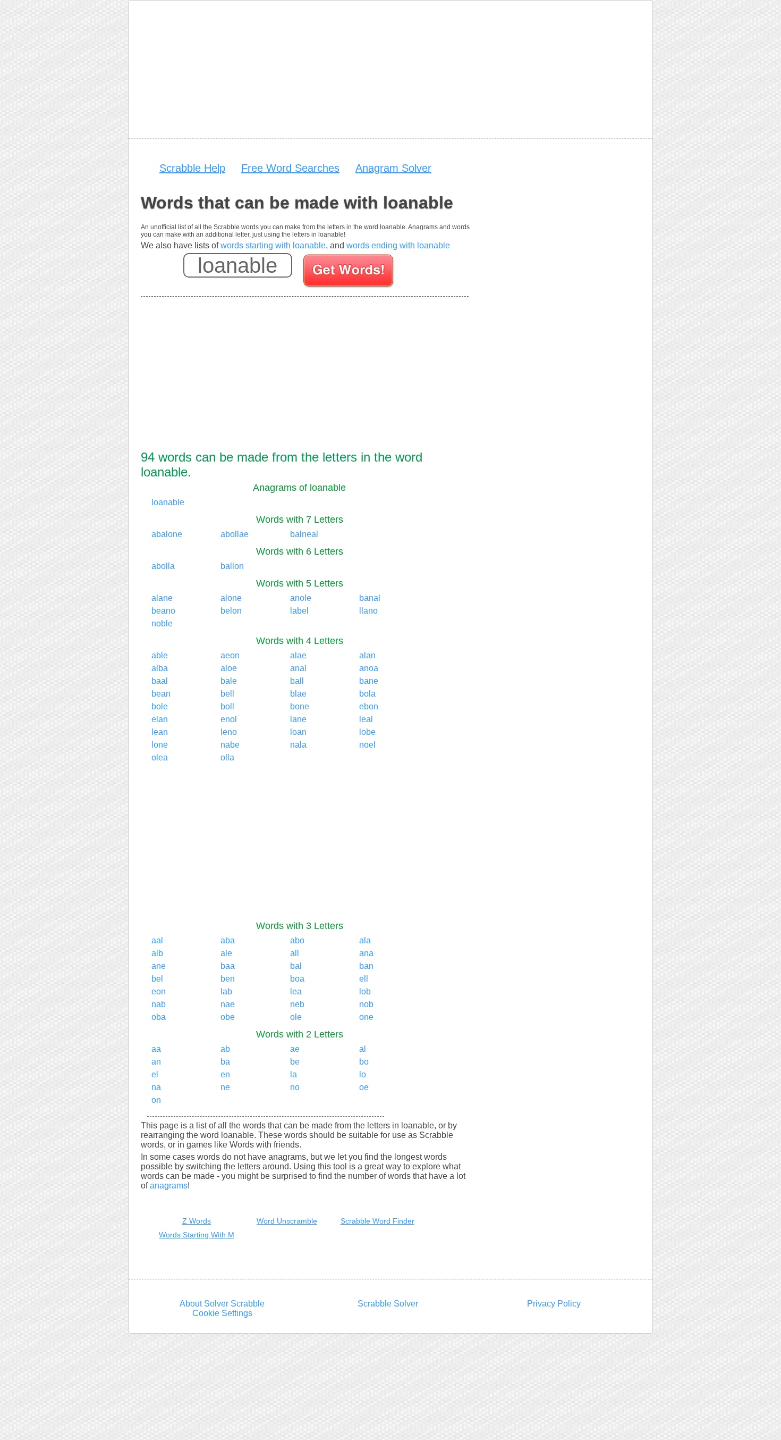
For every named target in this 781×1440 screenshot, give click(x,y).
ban (366, 965)
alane (162, 597)
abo (297, 940)
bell (227, 693)
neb (297, 1004)
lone (159, 744)
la (293, 1074)
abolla (163, 566)
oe (364, 1087)
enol (228, 719)
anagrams (169, 1185)
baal (159, 680)
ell (363, 978)
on (156, 1099)
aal (157, 940)
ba (225, 1061)
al (362, 1048)
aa (156, 1048)
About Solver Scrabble (222, 1303)
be (295, 1061)
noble (162, 623)
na (156, 1087)
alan (367, 655)
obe (227, 1017)
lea (296, 991)
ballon (232, 566)
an (156, 1061)
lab (226, 991)
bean (161, 693)
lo (362, 1074)
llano (368, 610)
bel (157, 978)
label (299, 610)
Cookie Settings (222, 1313)
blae (298, 693)
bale (228, 680)
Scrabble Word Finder (377, 1221)
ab (225, 1048)
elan (159, 719)
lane (298, 719)
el (154, 1074)
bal (296, 965)
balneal (304, 534)
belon (231, 610)
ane (158, 965)
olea (159, 757)
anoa (368, 668)
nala (298, 744)
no (295, 1087)
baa (227, 965)
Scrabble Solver (388, 1303)
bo (364, 1061)
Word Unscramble (287, 1221)
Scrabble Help (192, 168)
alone (231, 597)
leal (366, 719)
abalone (166, 534)
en (225, 1074)
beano (163, 610)
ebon (368, 706)
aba (227, 940)
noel (367, 744)
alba (159, 668)
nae (227, 1004)
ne (225, 1087)
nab (158, 1004)
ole (296, 1017)
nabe (230, 744)
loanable (167, 502)
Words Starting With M (196, 1234)
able (159, 655)
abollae (234, 534)
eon (158, 991)
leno (228, 731)
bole (159, 706)
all (294, 953)
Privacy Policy (554, 1303)
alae (298, 655)
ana (366, 953)
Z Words (196, 1221)
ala (365, 940)
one (366, 1017)
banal (369, 597)
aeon (230, 655)
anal (298, 668)
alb (157, 953)
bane (368, 680)
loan (298, 731)
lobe (367, 731)
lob (365, 991)
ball (297, 680)
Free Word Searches (290, 168)
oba (158, 1017)
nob (366, 1004)
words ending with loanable (398, 245)
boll (227, 706)
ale (226, 953)
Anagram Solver (393, 168)
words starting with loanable (273, 245)
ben (227, 978)
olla (227, 757)
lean (159, 731)
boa (297, 978)
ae (295, 1048)
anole (300, 597)
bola (367, 693)
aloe (228, 668)
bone (299, 706)
